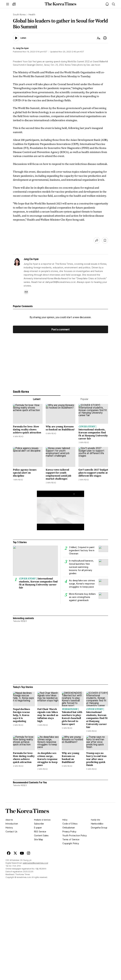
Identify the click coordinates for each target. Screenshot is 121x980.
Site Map (38, 839)
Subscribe (39, 823)
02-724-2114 (15, 866)
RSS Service (40, 831)
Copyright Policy (70, 843)
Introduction (12, 823)
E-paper (38, 827)
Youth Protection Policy (74, 835)
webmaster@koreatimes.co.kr (35, 863)
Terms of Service (70, 839)
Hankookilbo (97, 823)
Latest (36, 399)
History (9, 827)
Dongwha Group (99, 827)
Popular (84, 399)
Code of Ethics (70, 823)
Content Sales (41, 835)
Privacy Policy (69, 831)
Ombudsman (68, 827)
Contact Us (11, 831)
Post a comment (60, 329)
